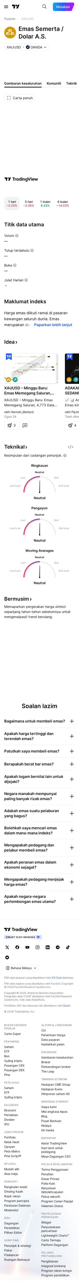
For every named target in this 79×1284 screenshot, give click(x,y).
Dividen (9, 1119)
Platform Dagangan (54, 1245)
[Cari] (44, 7)
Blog (44, 1116)
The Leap (47, 1071)
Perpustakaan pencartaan (50, 1229)
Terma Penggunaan (54, 1169)
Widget (46, 1222)
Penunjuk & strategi (17, 1245)
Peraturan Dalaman (17, 1205)
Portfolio (10, 1137)
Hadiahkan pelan (52, 1044)
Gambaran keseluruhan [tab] (23, 83)
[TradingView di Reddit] (7, 957)
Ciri (43, 1030)
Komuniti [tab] (54, 83)
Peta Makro (12, 1151)
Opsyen (9, 1146)
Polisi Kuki (48, 1183)
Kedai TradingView (54, 1143)
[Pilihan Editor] (9, 356)
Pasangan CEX (14, 1065)
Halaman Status (52, 1206)
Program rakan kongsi (56, 1270)
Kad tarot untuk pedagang (52, 1150)
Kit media (47, 1130)
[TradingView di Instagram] (37, 947)
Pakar (8, 1250)
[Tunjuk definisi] (17, 236)
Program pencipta (16, 1201)
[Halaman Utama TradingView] (16, 7)
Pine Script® (12, 1156)
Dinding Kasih (13, 1191)
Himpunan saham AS (55, 1094)
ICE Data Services (62, 977)
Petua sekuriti (50, 1196)
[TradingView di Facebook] (17, 947)
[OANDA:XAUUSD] (8, 379)
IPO (6, 1124)
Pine (7, 1075)
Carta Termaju (51, 1240)
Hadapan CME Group (55, 1084)
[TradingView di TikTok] (68, 947)
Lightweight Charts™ (55, 1235)
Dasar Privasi (50, 1179)
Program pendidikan (55, 1275)
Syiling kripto (13, 1061)
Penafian (47, 1174)
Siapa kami (48, 1107)
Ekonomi (10, 1110)
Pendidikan (12, 1228)
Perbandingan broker (56, 1066)
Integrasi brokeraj (53, 1266)
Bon (6, 1056)
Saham (9, 1047)
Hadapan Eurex (52, 1089)
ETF (6, 1051)
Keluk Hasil (11, 1142)
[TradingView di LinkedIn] (48, 947)
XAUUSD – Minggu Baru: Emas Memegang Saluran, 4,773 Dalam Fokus (27, 391)
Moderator (11, 1210)
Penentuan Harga (53, 1035)
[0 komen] (25, 425)
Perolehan (11, 1115)
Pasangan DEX (14, 1070)
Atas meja (11, 1174)
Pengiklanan (49, 1261)
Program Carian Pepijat (57, 1201)
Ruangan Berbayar (17, 1259)
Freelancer (11, 1255)
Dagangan (11, 1223)
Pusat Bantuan (51, 1121)
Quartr (66, 1005)
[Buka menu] (6, 7)
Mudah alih (11, 1169)
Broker (45, 1062)
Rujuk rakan (12, 1196)
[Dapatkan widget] (70, 447)
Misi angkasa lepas (54, 1111)
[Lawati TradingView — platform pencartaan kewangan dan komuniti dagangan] (21, 179)
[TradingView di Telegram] (58, 947)
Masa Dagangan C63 (56, 1156)
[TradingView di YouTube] (27, 947)
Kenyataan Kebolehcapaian (52, 1190)
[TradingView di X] (7, 947)
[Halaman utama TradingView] (20, 929)
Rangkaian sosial (15, 1187)
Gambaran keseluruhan (57, 1057)
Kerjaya (46, 1125)
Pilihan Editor (13, 1232)
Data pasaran (50, 1039)
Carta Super (12, 1033)
